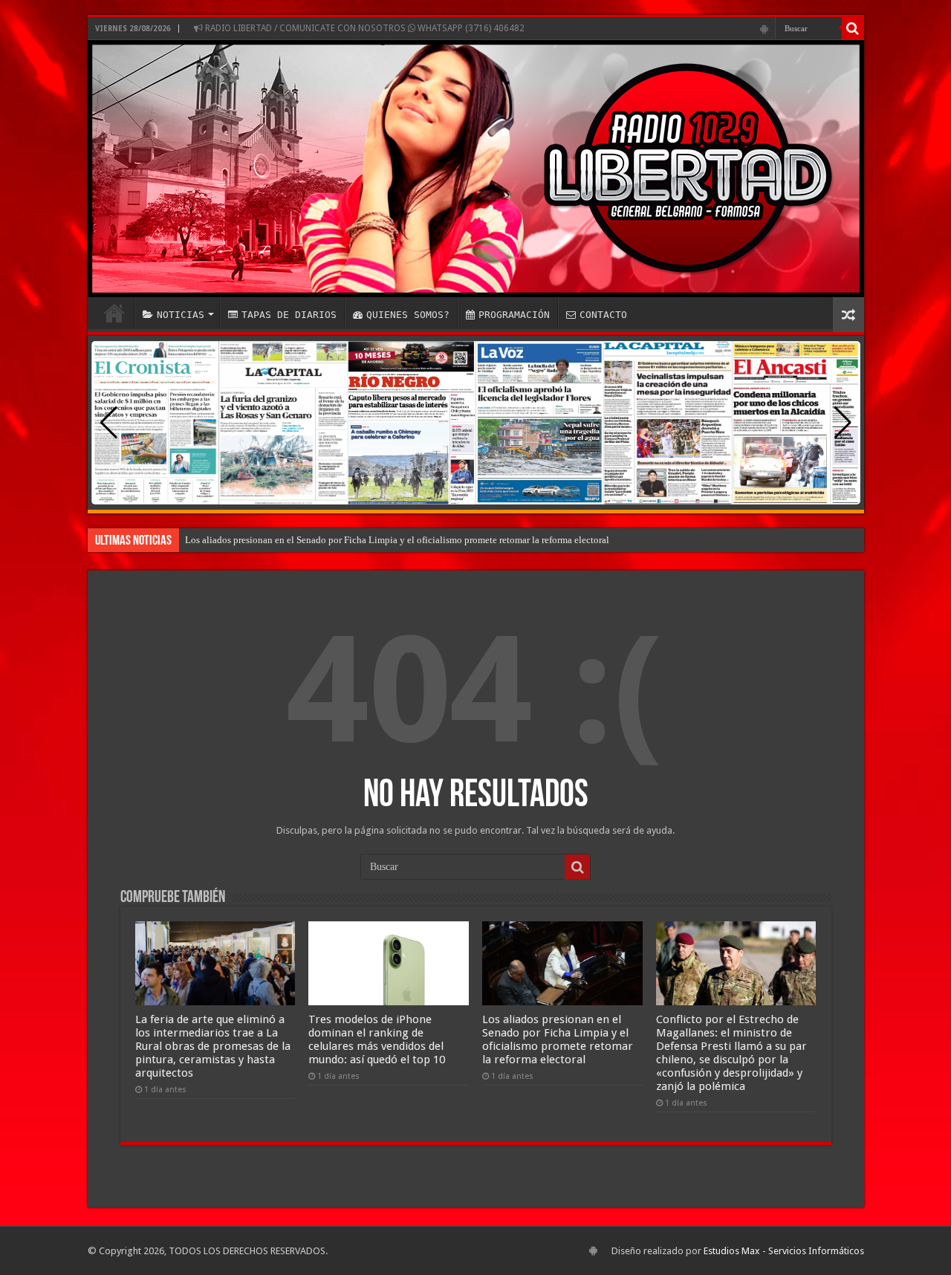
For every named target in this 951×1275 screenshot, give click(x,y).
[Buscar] (853, 28)
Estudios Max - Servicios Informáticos (784, 1250)
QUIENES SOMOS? (407, 314)
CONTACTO (603, 314)
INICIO (114, 312)
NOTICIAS (180, 314)
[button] (843, 422)
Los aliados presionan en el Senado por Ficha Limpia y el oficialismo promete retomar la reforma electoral (397, 539)
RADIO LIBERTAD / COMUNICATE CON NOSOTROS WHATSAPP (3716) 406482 (364, 28)
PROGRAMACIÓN (514, 314)
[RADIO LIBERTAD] (476, 168)
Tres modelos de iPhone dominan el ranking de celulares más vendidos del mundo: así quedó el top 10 (376, 1039)
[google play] (764, 29)
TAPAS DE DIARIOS (289, 314)
